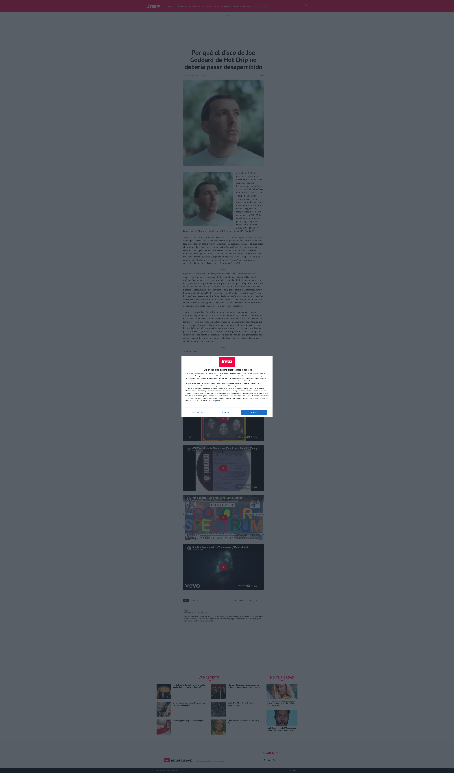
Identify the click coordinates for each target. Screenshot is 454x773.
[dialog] (227, 386)
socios (203, 373)
